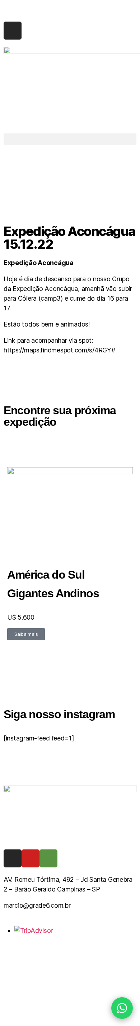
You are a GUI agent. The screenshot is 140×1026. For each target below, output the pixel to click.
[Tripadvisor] (48, 858)
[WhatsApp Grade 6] (122, 1008)
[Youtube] (30, 858)
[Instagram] (13, 31)
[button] (70, 139)
